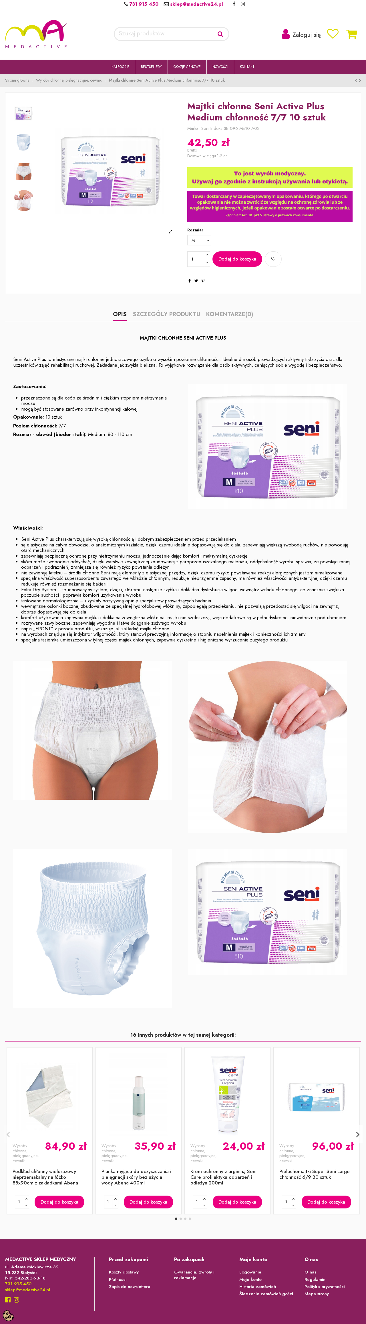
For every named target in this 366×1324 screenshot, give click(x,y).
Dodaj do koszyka (237, 258)
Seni (205, 128)
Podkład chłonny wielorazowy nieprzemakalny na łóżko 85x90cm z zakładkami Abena (45, 1177)
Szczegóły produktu (166, 315)
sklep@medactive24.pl (196, 4)
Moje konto (250, 1280)
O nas (310, 1272)
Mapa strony (317, 1294)
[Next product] (360, 80)
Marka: (193, 129)
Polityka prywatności (325, 1287)
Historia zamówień (257, 1287)
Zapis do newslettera (129, 1287)
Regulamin (315, 1280)
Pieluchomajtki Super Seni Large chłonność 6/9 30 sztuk (314, 1174)
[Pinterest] (203, 281)
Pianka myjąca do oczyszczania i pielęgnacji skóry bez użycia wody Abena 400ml (136, 1177)
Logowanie (250, 1272)
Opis (120, 315)
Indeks (216, 129)
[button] (120, 67)
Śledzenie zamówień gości (266, 1294)
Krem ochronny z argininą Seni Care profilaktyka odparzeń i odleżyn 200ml (223, 1177)
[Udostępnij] (189, 281)
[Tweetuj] (196, 281)
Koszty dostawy (124, 1272)
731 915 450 (143, 4)
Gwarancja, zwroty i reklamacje (194, 1275)
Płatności (118, 1280)
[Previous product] (357, 80)
